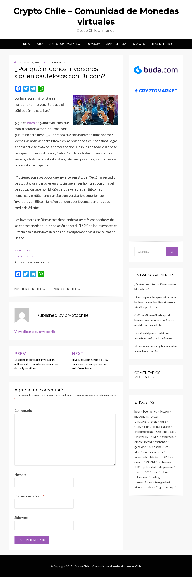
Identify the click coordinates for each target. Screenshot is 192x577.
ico (166, 447)
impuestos (156, 452)
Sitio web (21, 517)
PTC (137, 467)
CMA (137, 426)
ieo (145, 452)
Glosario (139, 43)
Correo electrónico (29, 496)
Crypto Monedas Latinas (64, 43)
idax (137, 452)
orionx (138, 462)
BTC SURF (140, 421)
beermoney (150, 411)
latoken (154, 457)
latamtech (140, 457)
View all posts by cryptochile (35, 331)
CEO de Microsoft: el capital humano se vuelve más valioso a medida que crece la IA (154, 320)
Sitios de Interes (161, 43)
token (164, 472)
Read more (22, 250)
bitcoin (164, 411)
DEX (156, 436)
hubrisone (155, 447)
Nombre (21, 475)
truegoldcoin (163, 482)
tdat (137, 472)
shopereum (165, 467)
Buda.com (93, 43)
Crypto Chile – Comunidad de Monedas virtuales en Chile (108, 566)
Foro (39, 43)
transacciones (143, 482)
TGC (145, 472)
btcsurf (155, 416)
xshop (169, 487)
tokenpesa (140, 477)
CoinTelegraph (38, 288)
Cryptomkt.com (116, 43)
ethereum (168, 436)
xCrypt (158, 487)
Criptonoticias (165, 431)
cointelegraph (73, 288)
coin (146, 426)
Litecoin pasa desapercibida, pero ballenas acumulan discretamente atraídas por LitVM (155, 302)
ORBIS (167, 457)
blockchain (141, 416)
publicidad (149, 467)
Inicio (26, 43)
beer (137, 411)
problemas (164, 462)
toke (154, 472)
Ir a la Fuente (23, 256)
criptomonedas (143, 431)
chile (163, 421)
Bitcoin (32, 123)
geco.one (140, 447)
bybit (154, 421)
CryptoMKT (142, 436)
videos (138, 487)
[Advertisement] (156, 169)
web (148, 487)
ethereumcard (143, 441)
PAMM (150, 462)
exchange (161, 441)
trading (155, 477)
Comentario (24, 410)
